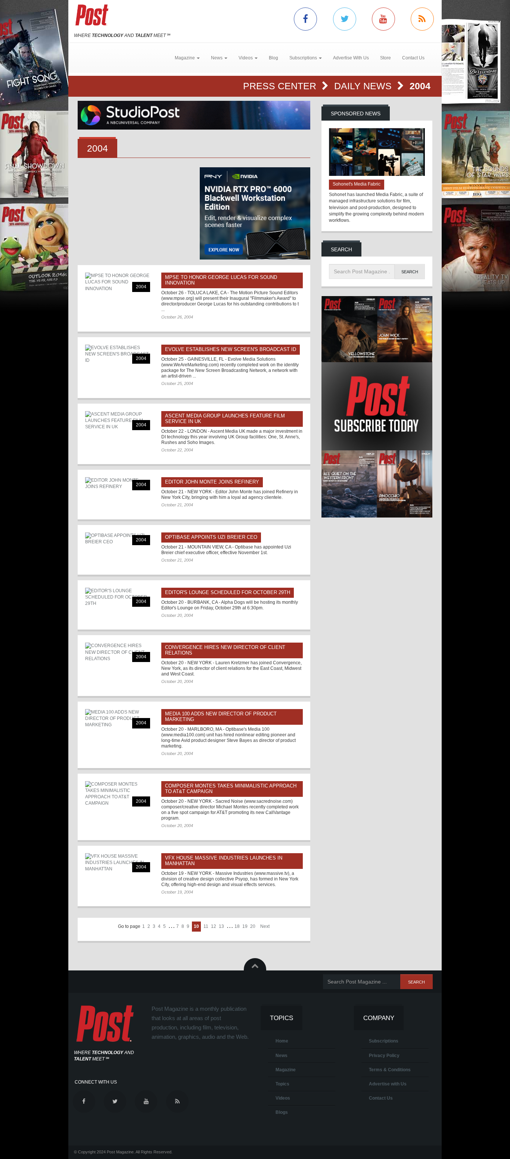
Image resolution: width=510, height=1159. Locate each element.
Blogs (282, 1112)
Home (282, 1041)
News (281, 1055)
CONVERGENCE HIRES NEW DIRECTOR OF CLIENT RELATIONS (225, 650)
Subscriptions (383, 1041)
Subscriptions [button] (303, 57)
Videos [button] (246, 57)
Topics (282, 1084)
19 (245, 926)
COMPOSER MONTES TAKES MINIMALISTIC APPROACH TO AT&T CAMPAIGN (230, 788)
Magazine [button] (185, 57)
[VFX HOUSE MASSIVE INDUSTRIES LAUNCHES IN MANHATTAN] (117, 862)
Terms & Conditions (390, 1069)
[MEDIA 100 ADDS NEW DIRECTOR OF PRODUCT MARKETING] (117, 718)
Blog (273, 57)
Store (385, 57)
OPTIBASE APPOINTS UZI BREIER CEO (211, 537)
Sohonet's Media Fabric (356, 184)
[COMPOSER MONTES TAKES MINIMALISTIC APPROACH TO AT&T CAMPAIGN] (117, 794)
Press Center (281, 86)
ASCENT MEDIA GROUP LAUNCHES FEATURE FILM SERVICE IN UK (225, 418)
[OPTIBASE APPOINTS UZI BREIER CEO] (117, 538)
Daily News (364, 86)
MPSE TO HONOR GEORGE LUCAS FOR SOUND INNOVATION (221, 280)
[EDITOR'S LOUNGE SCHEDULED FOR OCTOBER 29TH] (117, 597)
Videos (283, 1098)
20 (252, 926)
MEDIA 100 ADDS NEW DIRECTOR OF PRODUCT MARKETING (221, 716)
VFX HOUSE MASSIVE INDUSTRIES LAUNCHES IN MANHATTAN (223, 860)
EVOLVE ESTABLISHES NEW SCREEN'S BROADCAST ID (230, 349)
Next (265, 926)
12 (213, 926)
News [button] (217, 57)
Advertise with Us (388, 1084)
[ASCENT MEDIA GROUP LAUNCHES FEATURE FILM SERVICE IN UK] (117, 420)
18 (237, 926)
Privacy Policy (384, 1055)
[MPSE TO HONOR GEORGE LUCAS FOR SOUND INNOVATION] (117, 282)
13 (221, 926)
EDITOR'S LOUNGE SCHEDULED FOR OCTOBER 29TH (227, 592)
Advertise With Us (351, 57)
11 (205, 926)
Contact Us (413, 57)
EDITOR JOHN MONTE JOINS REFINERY (212, 482)
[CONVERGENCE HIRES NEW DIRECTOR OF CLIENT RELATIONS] (117, 652)
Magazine (286, 1069)
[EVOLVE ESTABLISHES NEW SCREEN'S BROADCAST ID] (117, 354)
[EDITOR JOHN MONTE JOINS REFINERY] (117, 483)
